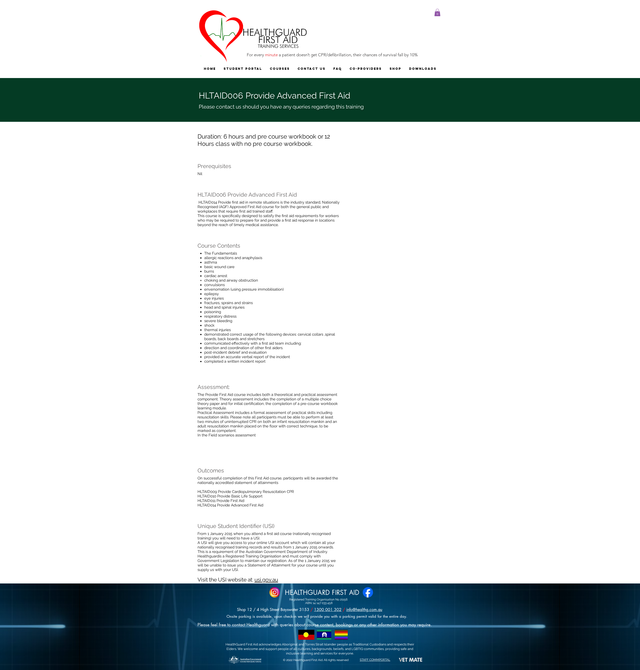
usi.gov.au (266, 579)
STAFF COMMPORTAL (375, 659)
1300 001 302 (328, 609)
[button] (437, 12)
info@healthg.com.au (364, 609)
